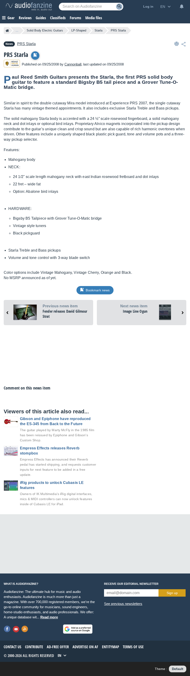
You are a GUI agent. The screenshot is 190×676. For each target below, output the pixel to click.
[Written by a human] (12, 64)
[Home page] (7, 30)
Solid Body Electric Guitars (45, 30)
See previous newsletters (123, 604)
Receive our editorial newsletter (131, 584)
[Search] (119, 6)
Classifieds (58, 17)
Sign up (172, 593)
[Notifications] (181, 6)
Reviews (25, 17)
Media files (93, 17)
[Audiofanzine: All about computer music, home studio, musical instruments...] (29, 6)
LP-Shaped (78, 30)
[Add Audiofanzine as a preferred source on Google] (77, 629)
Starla (98, 30)
